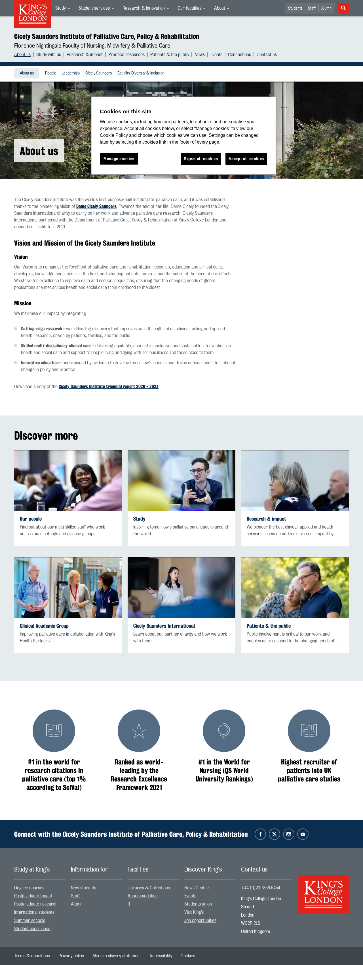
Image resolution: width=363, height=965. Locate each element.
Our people (31, 518)
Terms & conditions (32, 956)
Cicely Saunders (98, 73)
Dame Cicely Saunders (96, 206)
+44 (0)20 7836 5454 (260, 888)
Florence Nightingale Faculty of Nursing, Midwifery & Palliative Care (92, 46)
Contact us (267, 54)
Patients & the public (169, 54)
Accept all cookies (246, 159)
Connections (239, 54)
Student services (94, 8)
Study (60, 8)
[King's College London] (323, 889)
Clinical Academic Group (44, 625)
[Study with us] (181, 480)
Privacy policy (71, 956)
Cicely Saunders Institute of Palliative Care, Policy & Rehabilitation (106, 36)
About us (22, 54)
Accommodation (143, 896)
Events (216, 54)
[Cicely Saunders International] (181, 587)
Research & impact (85, 54)
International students (34, 912)
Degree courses (29, 888)
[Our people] (68, 480)
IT (129, 904)
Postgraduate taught (33, 896)
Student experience (32, 928)
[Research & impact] (295, 480)
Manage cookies (119, 159)
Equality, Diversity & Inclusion (140, 73)
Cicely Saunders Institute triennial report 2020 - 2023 (109, 386)
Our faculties (189, 8)
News (200, 54)
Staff (312, 8)
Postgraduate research (36, 904)
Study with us (48, 54)
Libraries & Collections (149, 888)
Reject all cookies (201, 159)
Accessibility (160, 956)
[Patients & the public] (295, 587)
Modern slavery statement (116, 956)
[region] (183, 136)
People (50, 73)
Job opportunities (200, 920)
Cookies (188, 956)
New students (83, 888)
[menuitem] (62, 8)
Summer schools (29, 920)
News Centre (196, 888)
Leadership (71, 73)
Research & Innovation (144, 8)
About (219, 8)
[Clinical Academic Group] (68, 587)
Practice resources (126, 54)
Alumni (326, 8)
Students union (198, 904)
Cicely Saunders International (164, 625)
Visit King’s (194, 912)
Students (295, 8)
